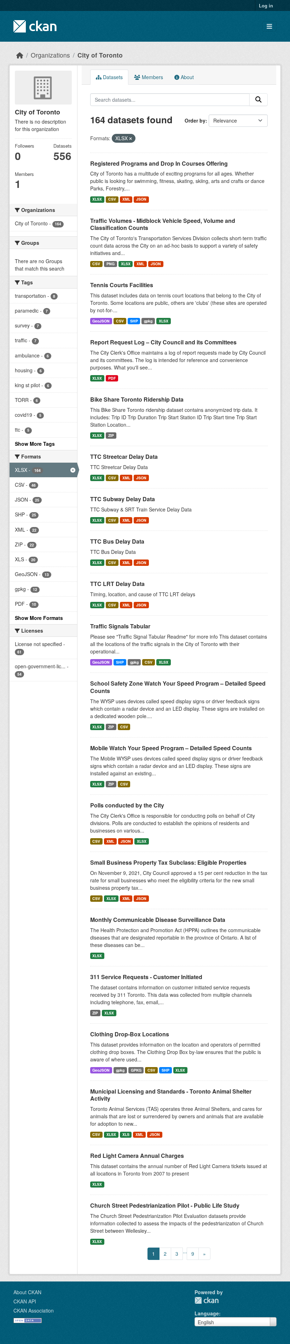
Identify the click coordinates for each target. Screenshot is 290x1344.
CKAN (207, 1300)
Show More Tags (35, 443)
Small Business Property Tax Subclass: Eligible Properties (168, 862)
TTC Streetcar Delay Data (124, 456)
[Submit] (258, 99)
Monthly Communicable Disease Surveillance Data (157, 920)
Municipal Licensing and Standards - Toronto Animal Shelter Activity (170, 1095)
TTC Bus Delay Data (117, 541)
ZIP (111, 435)
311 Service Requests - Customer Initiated (146, 977)
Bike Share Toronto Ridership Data (137, 399)
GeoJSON (101, 321)
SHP (134, 321)
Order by (195, 120)
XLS (125, 1134)
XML (126, 199)
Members (151, 77)
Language (207, 1313)
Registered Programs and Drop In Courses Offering (159, 163)
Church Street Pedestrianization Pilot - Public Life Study (164, 1205)
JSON (141, 199)
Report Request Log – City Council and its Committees (163, 342)
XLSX (97, 199)
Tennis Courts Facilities (121, 285)
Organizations (50, 55)
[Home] (19, 55)
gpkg (148, 321)
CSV (112, 199)
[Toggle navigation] (269, 26)
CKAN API (24, 1301)
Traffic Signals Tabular (120, 626)
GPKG (136, 1070)
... (185, 1251)
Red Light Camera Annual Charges (137, 1155)
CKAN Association (33, 1310)
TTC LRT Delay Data (117, 584)
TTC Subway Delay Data (122, 499)
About (186, 77)
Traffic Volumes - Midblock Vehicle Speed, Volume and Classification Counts (162, 224)
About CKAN (27, 1292)
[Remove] (130, 138)
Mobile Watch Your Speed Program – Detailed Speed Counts (171, 748)
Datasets (112, 77)
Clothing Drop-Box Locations (129, 1034)
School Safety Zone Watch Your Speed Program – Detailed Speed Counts (178, 687)
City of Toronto (100, 55)
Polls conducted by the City (127, 805)
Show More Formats (39, 617)
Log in (266, 5)
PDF (112, 378)
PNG (110, 263)
